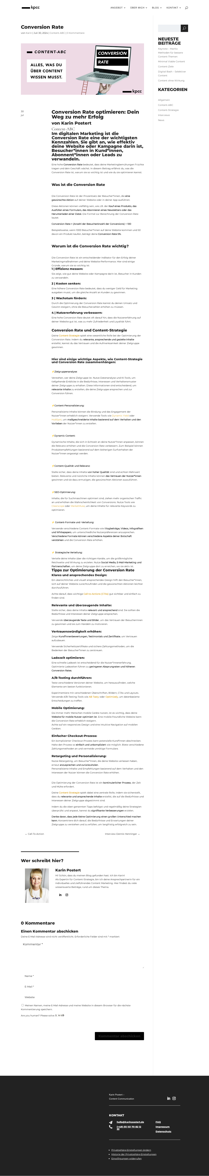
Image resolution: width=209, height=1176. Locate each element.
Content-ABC (57, 32)
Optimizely (111, 696)
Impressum (163, 1126)
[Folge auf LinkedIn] (60, 894)
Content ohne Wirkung (171, 80)
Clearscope (58, 506)
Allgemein (164, 99)
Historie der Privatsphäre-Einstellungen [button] (133, 1154)
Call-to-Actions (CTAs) (96, 593)
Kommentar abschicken (119, 1036)
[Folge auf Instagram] (66, 894)
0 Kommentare (75, 32)
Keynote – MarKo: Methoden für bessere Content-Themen (170, 52)
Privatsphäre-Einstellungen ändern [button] (131, 1150)
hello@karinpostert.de (130, 1122)
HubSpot (57, 419)
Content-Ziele (166, 66)
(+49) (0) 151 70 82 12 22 (129, 1128)
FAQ (158, 1122)
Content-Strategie (69, 335)
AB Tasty (94, 696)
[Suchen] (184, 28)
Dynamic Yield (120, 415)
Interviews (164, 115)
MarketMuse (78, 506)
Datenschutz (163, 1131)
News (161, 120)
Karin (29, 32)
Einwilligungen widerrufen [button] (126, 1158)
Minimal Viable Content (171, 61)
